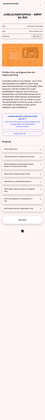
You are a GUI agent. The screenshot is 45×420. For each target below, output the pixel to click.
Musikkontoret (11, 4)
